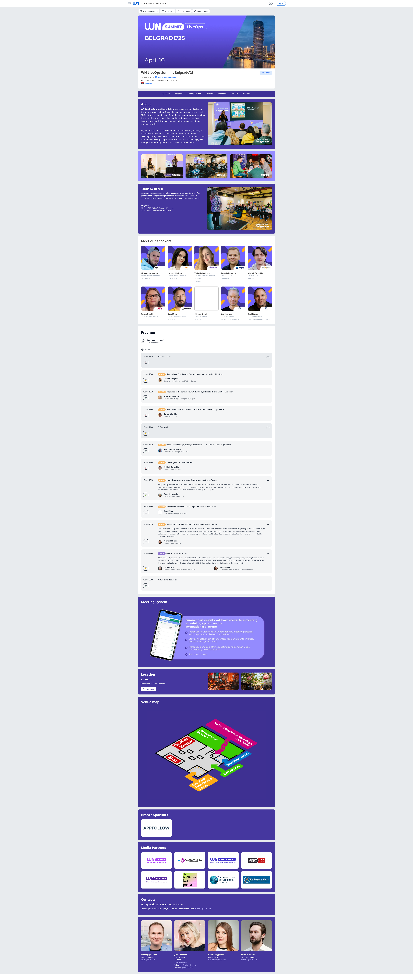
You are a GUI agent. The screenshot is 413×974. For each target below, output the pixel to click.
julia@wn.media (180, 962)
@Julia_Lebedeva (189, 965)
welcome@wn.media (202, 909)
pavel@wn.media (148, 960)
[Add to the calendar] (145, 362)
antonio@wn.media (249, 960)
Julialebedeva (187, 967)
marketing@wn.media (217, 960)
